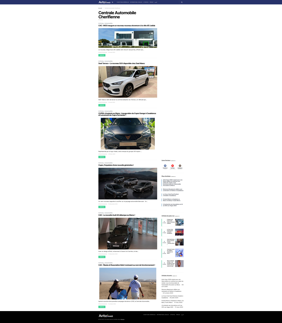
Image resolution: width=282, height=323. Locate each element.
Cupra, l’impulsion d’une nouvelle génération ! (116, 165)
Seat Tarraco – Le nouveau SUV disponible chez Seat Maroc (121, 63)
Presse (151, 2)
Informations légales (136, 2)
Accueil (100, 8)
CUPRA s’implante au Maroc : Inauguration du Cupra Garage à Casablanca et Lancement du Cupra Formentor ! (127, 114)
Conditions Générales (123, 2)
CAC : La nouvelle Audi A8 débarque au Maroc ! (116, 215)
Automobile (109, 23)
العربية (156, 2)
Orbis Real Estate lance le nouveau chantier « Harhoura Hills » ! (171, 242)
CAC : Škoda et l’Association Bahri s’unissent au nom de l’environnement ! (126, 265)
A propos (145, 2)
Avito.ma (122, 319)
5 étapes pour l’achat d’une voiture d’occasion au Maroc (171, 221)
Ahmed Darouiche (102, 52)
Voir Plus (102, 55)
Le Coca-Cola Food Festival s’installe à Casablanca (170, 231)
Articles (101, 23)
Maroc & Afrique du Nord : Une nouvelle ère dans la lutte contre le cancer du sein (171, 263)
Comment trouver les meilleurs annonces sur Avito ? (171, 251)
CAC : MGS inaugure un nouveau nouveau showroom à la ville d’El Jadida (126, 26)
